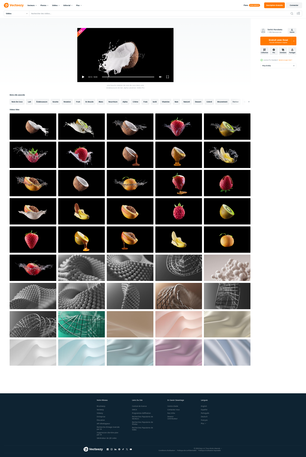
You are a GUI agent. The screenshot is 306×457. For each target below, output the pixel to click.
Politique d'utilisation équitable (209, 450)
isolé (155, 102)
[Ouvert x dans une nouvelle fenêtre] (127, 449)
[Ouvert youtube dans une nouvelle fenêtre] (131, 449)
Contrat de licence (139, 406)
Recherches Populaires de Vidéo (142, 428)
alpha (125, 102)
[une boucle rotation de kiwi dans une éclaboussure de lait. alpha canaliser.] (81, 126)
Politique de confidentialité (186, 450)
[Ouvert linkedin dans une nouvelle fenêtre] (115, 449)
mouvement (222, 102)
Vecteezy (100, 409)
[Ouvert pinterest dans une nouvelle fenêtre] (119, 449)
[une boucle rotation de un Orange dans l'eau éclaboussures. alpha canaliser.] (130, 183)
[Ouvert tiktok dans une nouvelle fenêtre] (123, 449)
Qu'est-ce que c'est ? (285, 60)
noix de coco (17, 102)
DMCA (134, 409)
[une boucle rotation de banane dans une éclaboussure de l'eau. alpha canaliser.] (227, 155)
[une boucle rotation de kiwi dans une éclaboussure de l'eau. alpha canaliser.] (227, 126)
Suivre (292, 32)
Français (204, 420)
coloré (209, 102)
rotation (67, 102)
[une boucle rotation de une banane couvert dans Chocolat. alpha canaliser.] (81, 211)
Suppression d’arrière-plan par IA (107, 433)
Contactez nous (173, 409)
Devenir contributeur (172, 417)
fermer (236, 102)
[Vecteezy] (14, 5)
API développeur (103, 423)
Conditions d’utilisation (167, 450)
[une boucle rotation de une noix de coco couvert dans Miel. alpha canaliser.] (178, 155)
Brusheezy (101, 406)
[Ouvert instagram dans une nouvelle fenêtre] (112, 449)
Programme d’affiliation (141, 413)
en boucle (89, 102)
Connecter (294, 5)
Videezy (100, 413)
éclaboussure (41, 102)
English (204, 406)
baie (176, 102)
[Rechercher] (291, 13)
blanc (101, 102)
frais (145, 102)
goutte (55, 102)
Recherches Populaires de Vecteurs (142, 417)
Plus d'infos (266, 66)
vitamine (165, 102)
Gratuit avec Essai (278, 41)
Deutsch (204, 416)
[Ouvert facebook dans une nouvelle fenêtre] (108, 449)
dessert (198, 102)
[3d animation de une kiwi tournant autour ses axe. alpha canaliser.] (227, 211)
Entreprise (101, 416)
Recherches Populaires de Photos (142, 423)
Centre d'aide (172, 406)
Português (205, 413)
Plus (78, 5)
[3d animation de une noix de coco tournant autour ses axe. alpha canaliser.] (81, 183)
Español (204, 409)
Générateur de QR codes (107, 438)
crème (135, 102)
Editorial (66, 5)
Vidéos (55, 5)
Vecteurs (31, 5)
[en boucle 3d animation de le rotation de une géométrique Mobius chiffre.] (81, 268)
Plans (246, 5)
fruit (78, 102)
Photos (43, 5)
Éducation (101, 420)
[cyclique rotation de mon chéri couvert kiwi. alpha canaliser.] (81, 239)
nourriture (112, 102)
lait (29, 102)
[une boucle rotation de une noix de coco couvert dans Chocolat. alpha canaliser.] (130, 155)
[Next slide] (247, 102)
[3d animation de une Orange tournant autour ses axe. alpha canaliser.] (227, 239)
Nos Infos (171, 413)
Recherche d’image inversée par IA (108, 428)
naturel (186, 102)
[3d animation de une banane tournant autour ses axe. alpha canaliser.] (178, 239)
